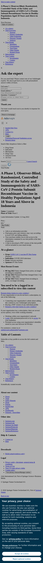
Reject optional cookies (22, 559)
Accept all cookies (22, 554)
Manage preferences (10, 545)
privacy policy (15, 539)
